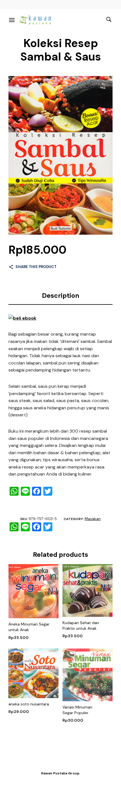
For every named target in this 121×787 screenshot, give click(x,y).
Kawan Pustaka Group (60, 773)
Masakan (93, 518)
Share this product (36, 266)
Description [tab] (60, 295)
